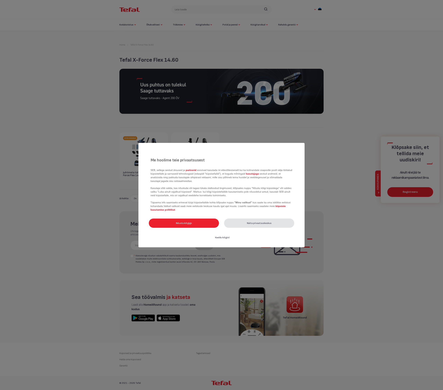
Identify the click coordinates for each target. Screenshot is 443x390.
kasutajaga (252, 173)
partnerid (191, 170)
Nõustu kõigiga (184, 223)
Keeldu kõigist (222, 237)
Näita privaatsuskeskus (259, 223)
